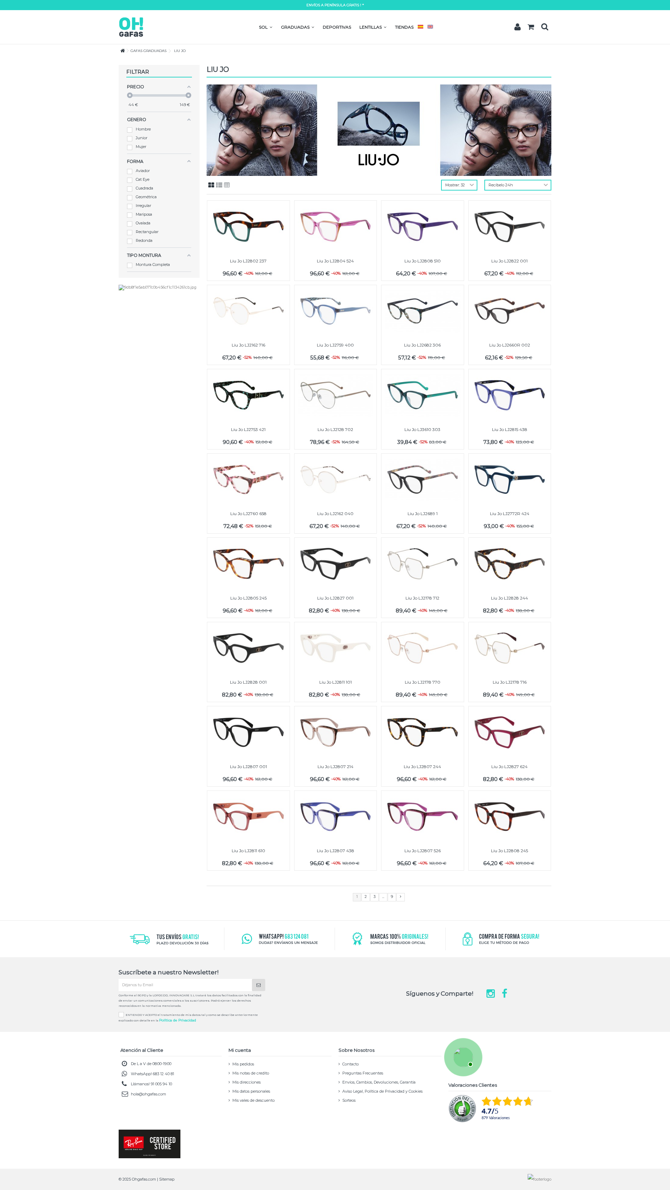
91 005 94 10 (161, 1083)
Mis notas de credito (250, 1073)
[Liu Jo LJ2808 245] (510, 817)
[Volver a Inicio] (121, 50)
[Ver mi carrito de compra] (531, 27)
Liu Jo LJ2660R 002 (509, 345)
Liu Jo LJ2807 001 (248, 766)
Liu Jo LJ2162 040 (335, 513)
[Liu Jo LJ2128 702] (336, 395)
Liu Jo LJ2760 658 (248, 513)
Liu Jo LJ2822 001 (509, 260)
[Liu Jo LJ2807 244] (423, 732)
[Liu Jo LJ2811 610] (248, 817)
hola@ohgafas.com (148, 1094)
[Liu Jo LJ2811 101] (336, 648)
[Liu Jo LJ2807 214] (336, 732)
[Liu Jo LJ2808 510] (423, 227)
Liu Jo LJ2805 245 (248, 598)
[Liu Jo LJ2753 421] (248, 395)
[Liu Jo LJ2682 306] (423, 311)
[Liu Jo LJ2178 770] (423, 648)
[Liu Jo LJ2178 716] (510, 648)
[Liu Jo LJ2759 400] (336, 311)
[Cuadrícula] (211, 185)
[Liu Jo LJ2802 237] (248, 227)
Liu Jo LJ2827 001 (335, 598)
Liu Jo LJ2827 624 (509, 766)
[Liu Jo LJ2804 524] (336, 227)
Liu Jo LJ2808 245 (509, 850)
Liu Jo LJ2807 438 (335, 850)
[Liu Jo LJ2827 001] (336, 564)
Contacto (350, 1064)
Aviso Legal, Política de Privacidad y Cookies (382, 1091)
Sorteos (349, 1100)
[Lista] (219, 185)
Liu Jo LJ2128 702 (335, 429)
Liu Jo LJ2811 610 (248, 850)
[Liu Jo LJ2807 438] (336, 817)
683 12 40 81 (163, 1073)
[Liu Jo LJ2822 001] (510, 227)
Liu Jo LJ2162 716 (248, 345)
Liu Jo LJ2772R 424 (509, 513)
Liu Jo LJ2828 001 (248, 682)
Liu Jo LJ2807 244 (422, 766)
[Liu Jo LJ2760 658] (248, 480)
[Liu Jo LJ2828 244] (510, 564)
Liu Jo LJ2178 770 (422, 682)
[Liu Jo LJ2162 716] (248, 311)
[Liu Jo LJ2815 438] (510, 395)
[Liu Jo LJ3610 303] (423, 395)
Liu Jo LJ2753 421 (248, 429)
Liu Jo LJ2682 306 (422, 345)
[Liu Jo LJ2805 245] (248, 564)
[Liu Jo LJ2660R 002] (510, 311)
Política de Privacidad (177, 1020)
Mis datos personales (251, 1091)
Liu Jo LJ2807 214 (335, 766)
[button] (266, 27)
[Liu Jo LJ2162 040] (336, 480)
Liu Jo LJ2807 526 (422, 850)
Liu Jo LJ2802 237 (248, 260)
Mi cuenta (240, 1050)
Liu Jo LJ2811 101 (335, 682)
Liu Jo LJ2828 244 (509, 598)
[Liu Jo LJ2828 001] (248, 648)
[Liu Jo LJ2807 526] (423, 817)
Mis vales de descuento (253, 1100)
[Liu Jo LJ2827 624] (510, 732)
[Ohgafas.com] (131, 26)
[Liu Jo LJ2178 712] (423, 564)
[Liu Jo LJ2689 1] (423, 480)
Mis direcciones (246, 1082)
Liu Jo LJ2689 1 (423, 513)
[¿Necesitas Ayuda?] (462, 1056)
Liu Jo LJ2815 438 (509, 429)
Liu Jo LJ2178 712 (422, 598)
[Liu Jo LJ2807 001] (248, 732)
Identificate (517, 26)
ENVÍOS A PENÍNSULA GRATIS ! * (335, 5)
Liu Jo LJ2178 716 (510, 682)
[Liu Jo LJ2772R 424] (510, 480)
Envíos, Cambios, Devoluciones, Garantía (379, 1082)
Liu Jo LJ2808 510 (422, 260)
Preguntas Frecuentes (362, 1073)
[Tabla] (227, 185)
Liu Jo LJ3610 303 (422, 429)
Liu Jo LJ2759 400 (335, 345)
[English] (430, 27)
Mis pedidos (243, 1064)
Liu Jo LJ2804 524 (335, 260)
